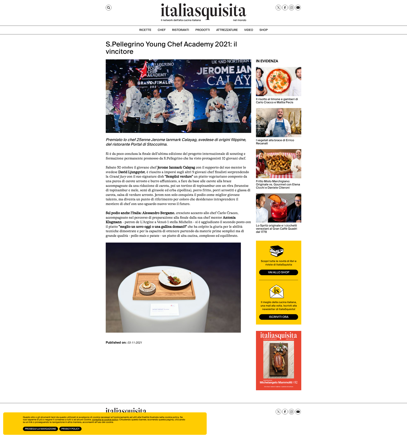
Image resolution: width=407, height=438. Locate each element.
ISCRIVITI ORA (278, 316)
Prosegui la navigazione (40, 429)
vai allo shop (278, 272)
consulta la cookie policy (105, 420)
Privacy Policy (70, 429)
